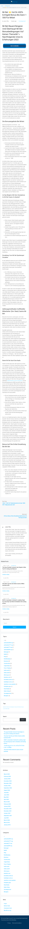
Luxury (4, 708)
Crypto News (7, 665)
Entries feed (7, 905)
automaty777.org (8, 647)
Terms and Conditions (17, 923)
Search (14, 627)
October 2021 (7, 813)
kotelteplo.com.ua (8, 681)
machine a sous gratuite (10, 684)
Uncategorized (7, 5)
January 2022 (7, 806)
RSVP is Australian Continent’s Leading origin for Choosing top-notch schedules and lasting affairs (14, 601)
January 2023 (7, 778)
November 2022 (8, 783)
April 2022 (6, 799)
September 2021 (8, 815)
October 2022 (7, 785)
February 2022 (7, 804)
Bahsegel (6, 652)
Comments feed (8, 908)
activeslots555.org (8, 642)
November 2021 (8, 811)
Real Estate (6, 688)
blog (5, 656)
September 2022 (8, 788)
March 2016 (7, 822)
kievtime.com (7, 677)
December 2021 (8, 808)
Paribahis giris (7, 686)
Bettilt (5, 654)
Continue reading (5, 574)
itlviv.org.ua (6, 675)
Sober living (7, 691)
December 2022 (8, 781)
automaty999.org (8, 649)
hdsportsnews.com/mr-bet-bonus (15, 380)
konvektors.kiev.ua (8, 679)
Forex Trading (7, 668)
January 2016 (7, 824)
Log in (5, 903)
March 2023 (7, 774)
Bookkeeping (7, 658)
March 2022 (7, 801)
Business (6, 661)
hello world (6, 670)
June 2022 (6, 794)
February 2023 (7, 776)
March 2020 (7, 820)
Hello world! (7, 672)
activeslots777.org (8, 645)
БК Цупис (6, 695)
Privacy (9, 923)
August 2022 (7, 790)
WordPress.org (7, 910)
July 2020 (6, 818)
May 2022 (6, 797)
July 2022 (6, 792)
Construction (7, 663)
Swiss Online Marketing (11, 920)
